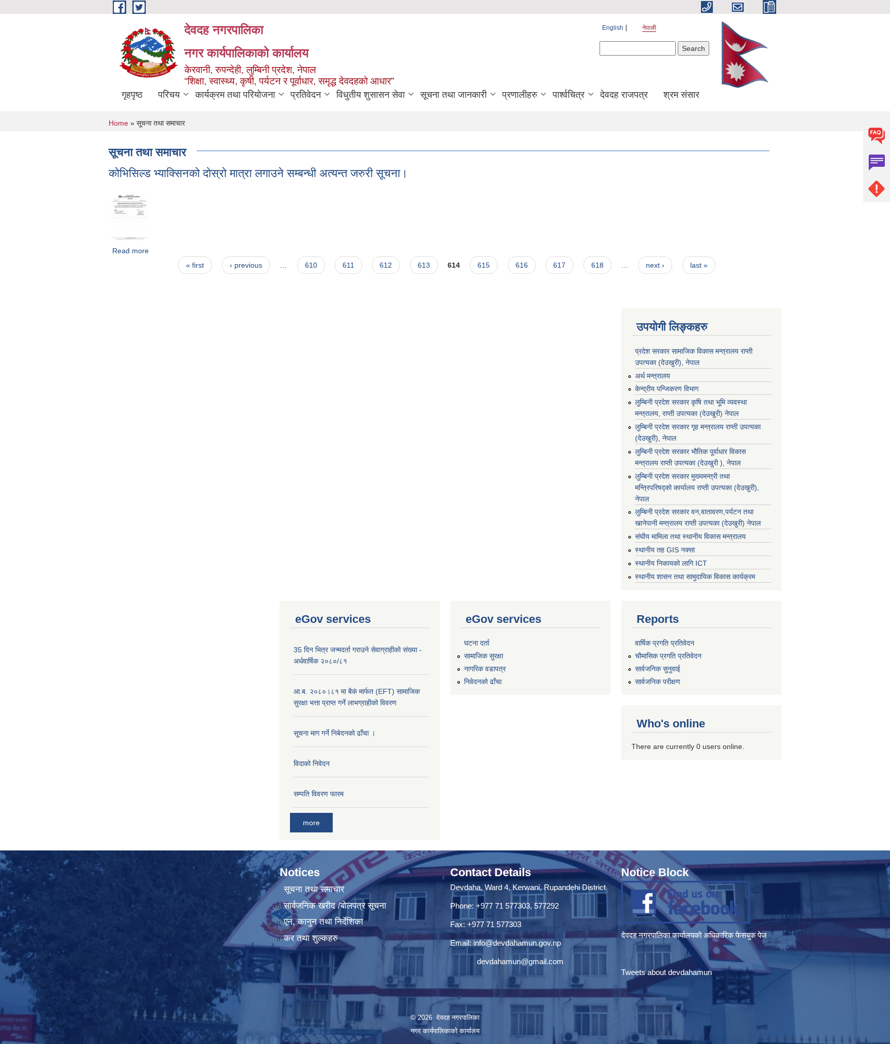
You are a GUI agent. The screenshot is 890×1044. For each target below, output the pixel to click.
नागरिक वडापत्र (485, 669)
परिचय (169, 95)
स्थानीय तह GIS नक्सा (665, 550)
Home (118, 123)
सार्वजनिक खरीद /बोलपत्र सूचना (335, 906)
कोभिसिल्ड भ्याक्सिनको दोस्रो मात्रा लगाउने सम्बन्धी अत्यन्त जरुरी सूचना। (258, 173)
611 (348, 265)
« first (195, 265)
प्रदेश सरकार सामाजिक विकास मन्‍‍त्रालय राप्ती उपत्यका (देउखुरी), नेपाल (693, 357)
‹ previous (246, 265)
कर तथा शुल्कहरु (311, 938)
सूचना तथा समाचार (314, 889)
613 (424, 265)
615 (483, 265)
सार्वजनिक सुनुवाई (657, 669)
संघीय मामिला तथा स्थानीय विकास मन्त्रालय (690, 536)
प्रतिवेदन (305, 95)
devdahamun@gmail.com (520, 961)
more (311, 823)
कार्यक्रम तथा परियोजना (235, 95)
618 (597, 265)
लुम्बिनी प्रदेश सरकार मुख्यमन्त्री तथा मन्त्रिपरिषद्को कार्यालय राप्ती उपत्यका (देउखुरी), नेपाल (697, 487)
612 (386, 265)
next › (655, 265)
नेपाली (649, 27)
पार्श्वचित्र (569, 95)
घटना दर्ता (476, 643)
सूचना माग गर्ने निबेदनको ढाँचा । (334, 733)
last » (699, 265)
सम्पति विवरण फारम (319, 794)
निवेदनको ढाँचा (483, 681)
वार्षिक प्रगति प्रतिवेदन (664, 643)
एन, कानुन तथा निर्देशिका (323, 922)
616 (522, 265)
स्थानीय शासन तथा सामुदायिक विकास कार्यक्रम (695, 576)
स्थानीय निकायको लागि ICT (671, 563)
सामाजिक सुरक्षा (483, 656)
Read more (130, 251)
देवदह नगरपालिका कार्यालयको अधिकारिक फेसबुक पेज (695, 935)
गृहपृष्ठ (132, 95)
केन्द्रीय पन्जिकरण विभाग (666, 389)
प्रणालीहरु (519, 95)
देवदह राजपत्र (624, 95)
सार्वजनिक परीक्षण (657, 681)
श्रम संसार (681, 95)
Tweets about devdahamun (666, 972)
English (612, 27)
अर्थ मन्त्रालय (652, 376)
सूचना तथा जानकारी (453, 95)
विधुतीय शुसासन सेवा (370, 95)
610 (311, 265)
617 (559, 265)
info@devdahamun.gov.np (517, 942)
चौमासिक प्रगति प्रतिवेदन (668, 656)
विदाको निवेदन (312, 763)
